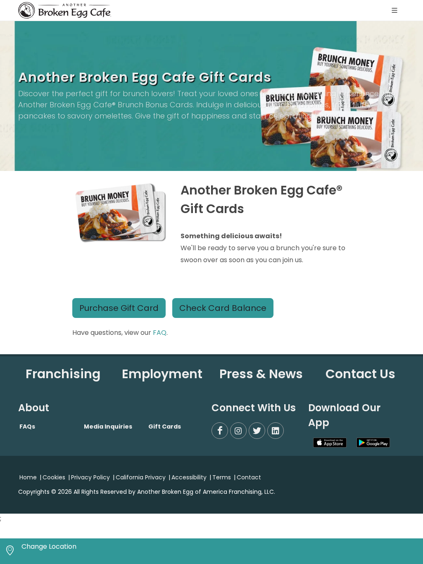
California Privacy (141, 477)
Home (28, 477)
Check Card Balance (222, 308)
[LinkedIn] (275, 430)
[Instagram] (238, 430)
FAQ (159, 332)
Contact (249, 477)
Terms (221, 477)
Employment (162, 374)
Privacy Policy (90, 477)
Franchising (63, 374)
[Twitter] (257, 430)
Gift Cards (164, 426)
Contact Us (360, 374)
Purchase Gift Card (119, 308)
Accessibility (189, 477)
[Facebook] (220, 430)
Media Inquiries (108, 426)
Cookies (54, 477)
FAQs (27, 426)
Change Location (48, 546)
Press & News (261, 374)
